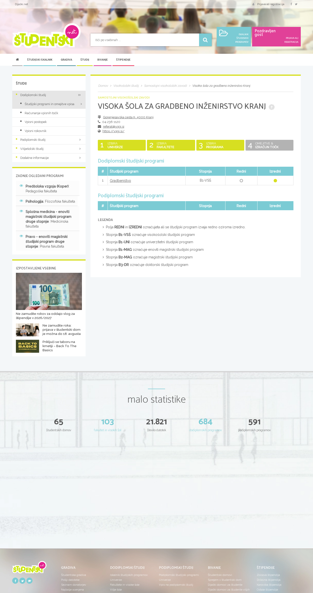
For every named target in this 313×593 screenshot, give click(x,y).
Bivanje (102, 60)
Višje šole (116, 589)
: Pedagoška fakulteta (47, 188)
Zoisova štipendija (268, 575)
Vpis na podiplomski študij (176, 584)
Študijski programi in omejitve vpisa (49, 104)
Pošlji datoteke (70, 580)
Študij (84, 60)
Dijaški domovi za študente (225, 584)
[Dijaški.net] (29, 569)
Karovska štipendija (269, 584)
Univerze (116, 580)
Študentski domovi (220, 575)
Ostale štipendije (267, 589)
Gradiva (66, 60)
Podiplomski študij (32, 140)
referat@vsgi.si (113, 126)
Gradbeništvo (120, 181)
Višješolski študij (32, 149)
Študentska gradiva (73, 575)
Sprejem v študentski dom (225, 580)
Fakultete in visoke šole (124, 584)
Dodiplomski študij (33, 95)
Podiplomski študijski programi (179, 575)
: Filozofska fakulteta (50, 201)
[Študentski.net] (46, 35)
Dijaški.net (21, 4)
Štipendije (123, 60)
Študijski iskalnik (39, 60)
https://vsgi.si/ (113, 131)
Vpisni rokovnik (35, 131)
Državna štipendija (268, 580)
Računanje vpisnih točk (41, 113)
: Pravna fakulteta (46, 241)
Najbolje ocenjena (72, 589)
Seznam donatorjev (73, 584)
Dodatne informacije (34, 158)
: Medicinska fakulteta (48, 219)
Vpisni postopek (36, 122)
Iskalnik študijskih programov (129, 575)
